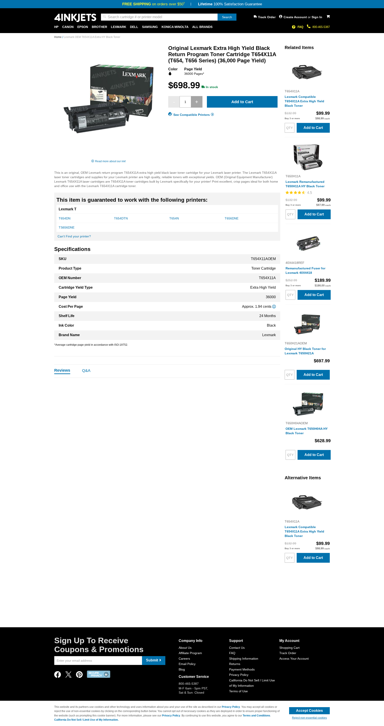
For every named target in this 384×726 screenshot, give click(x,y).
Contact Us (237, 647)
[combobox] (168, 17)
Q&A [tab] (86, 370)
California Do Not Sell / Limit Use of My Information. (86, 719)
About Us (185, 647)
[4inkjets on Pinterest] (79, 675)
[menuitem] (56, 27)
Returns (234, 664)
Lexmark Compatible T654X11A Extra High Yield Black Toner (304, 101)
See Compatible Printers (191, 114)
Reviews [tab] (62, 370)
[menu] (192, 27)
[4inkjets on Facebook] (57, 675)
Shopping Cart (289, 647)
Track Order (267, 17)
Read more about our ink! (110, 161)
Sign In (317, 17)
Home (58, 37)
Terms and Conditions (256, 715)
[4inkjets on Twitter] (68, 675)
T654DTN (121, 218)
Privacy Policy (238, 675)
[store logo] (75, 18)
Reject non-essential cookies (309, 717)
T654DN (64, 218)
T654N (174, 218)
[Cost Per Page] (274, 306)
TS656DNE (66, 227)
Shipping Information (243, 658)
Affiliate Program (190, 653)
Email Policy (187, 664)
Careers (184, 658)
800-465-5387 (321, 27)
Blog (182, 669)
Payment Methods (242, 669)
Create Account (296, 17)
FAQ (300, 27)
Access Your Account (294, 658)
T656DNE (231, 218)
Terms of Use (238, 691)
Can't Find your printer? (74, 236)
